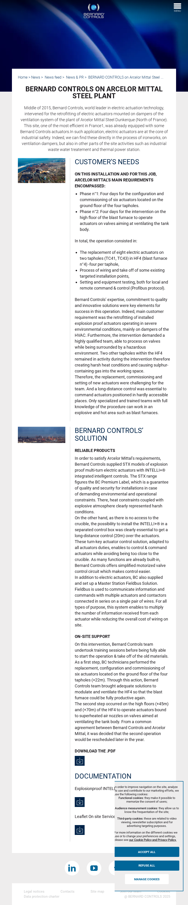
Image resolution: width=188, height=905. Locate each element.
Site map (97, 891)
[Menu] (177, 7)
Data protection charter (41, 896)
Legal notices (34, 891)
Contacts (68, 891)
